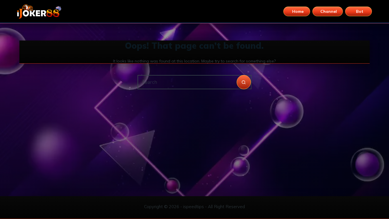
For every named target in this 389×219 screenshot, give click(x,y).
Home (298, 11)
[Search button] (244, 82)
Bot (359, 11)
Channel (328, 11)
